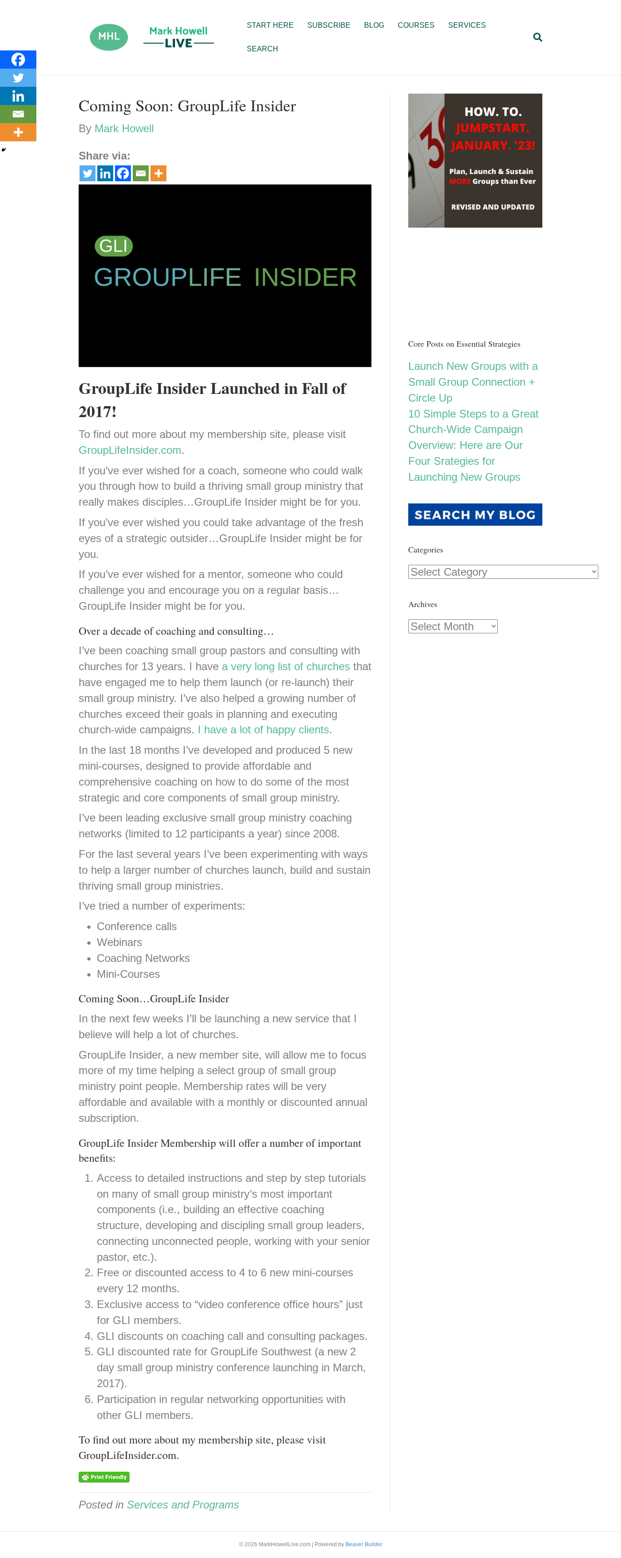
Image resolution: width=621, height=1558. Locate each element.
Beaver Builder (364, 1544)
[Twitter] (87, 173)
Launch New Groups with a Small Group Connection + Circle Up (473, 382)
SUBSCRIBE (329, 25)
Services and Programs (183, 1504)
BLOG (374, 25)
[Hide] (3, 150)
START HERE (270, 25)
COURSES (416, 25)
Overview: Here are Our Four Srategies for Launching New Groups (465, 461)
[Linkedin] (105, 173)
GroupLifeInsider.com (130, 450)
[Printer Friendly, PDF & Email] (104, 1476)
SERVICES (467, 25)
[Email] (141, 173)
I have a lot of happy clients (263, 729)
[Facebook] (123, 173)
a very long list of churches (286, 666)
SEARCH (262, 49)
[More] (158, 173)
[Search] (534, 37)
